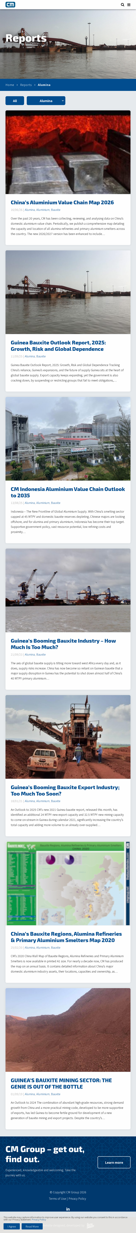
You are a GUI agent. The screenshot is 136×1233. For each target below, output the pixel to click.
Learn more (114, 1162)
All (15, 100)
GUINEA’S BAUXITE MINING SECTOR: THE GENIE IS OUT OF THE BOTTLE (61, 1083)
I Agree (11, 1226)
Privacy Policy (77, 1198)
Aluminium (43, 209)
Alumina (30, 209)
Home (9, 85)
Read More (32, 1226)
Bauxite (55, 209)
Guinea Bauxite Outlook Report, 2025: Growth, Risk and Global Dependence (58, 345)
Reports (26, 85)
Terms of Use (57, 1198)
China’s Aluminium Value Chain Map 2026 (62, 202)
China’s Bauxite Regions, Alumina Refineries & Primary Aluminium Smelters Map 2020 (66, 936)
